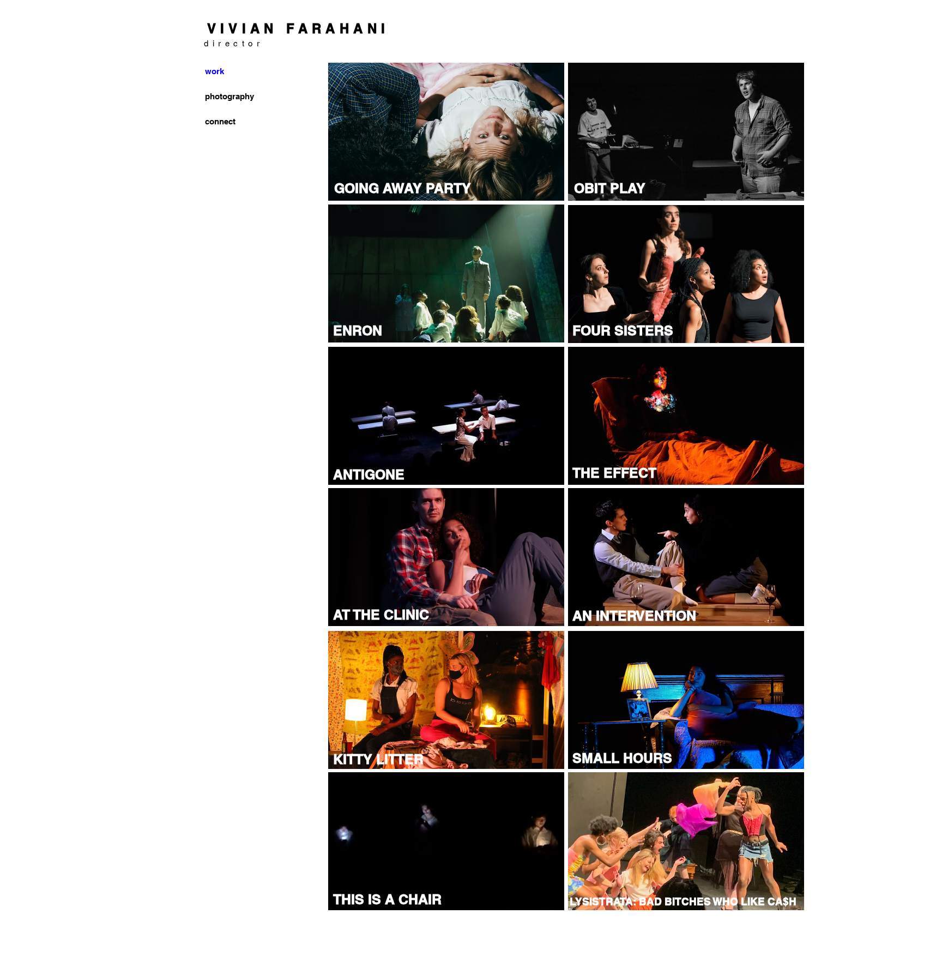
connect (220, 121)
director (233, 43)
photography (228, 96)
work (214, 71)
